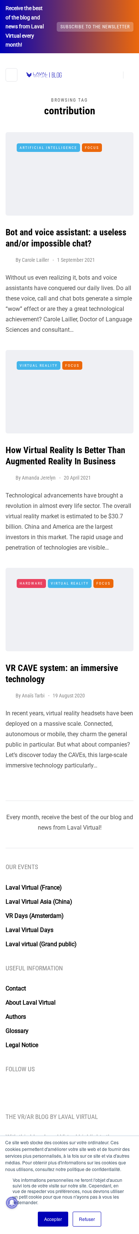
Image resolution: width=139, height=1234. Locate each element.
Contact (16, 988)
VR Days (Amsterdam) (35, 915)
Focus (92, 148)
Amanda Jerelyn (39, 478)
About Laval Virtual (31, 1002)
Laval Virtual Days (29, 930)
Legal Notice (22, 1045)
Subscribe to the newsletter (95, 26)
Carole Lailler (35, 260)
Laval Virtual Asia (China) (39, 901)
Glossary (17, 1030)
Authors (16, 1016)
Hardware (31, 583)
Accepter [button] (53, 1219)
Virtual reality (38, 365)
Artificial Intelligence (48, 148)
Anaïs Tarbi (33, 696)
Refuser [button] (87, 1219)
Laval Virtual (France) (34, 887)
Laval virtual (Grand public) (41, 944)
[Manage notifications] (12, 1203)
